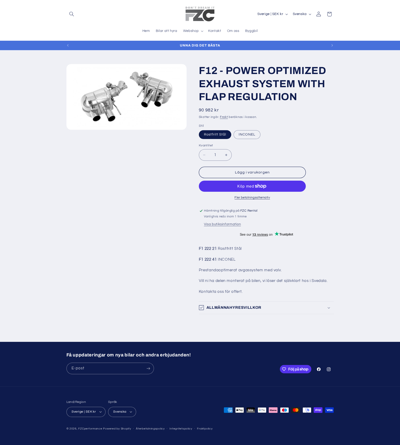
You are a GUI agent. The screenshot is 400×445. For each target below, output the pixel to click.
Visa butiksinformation (222, 224)
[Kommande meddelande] (332, 45)
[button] (71, 14)
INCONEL (247, 134)
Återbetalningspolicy (150, 428)
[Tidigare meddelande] (68, 45)
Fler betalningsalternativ (252, 197)
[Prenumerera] (148, 368)
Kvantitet (206, 145)
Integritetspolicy (180, 428)
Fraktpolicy (204, 428)
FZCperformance (90, 428)
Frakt (224, 117)
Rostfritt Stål (215, 134)
